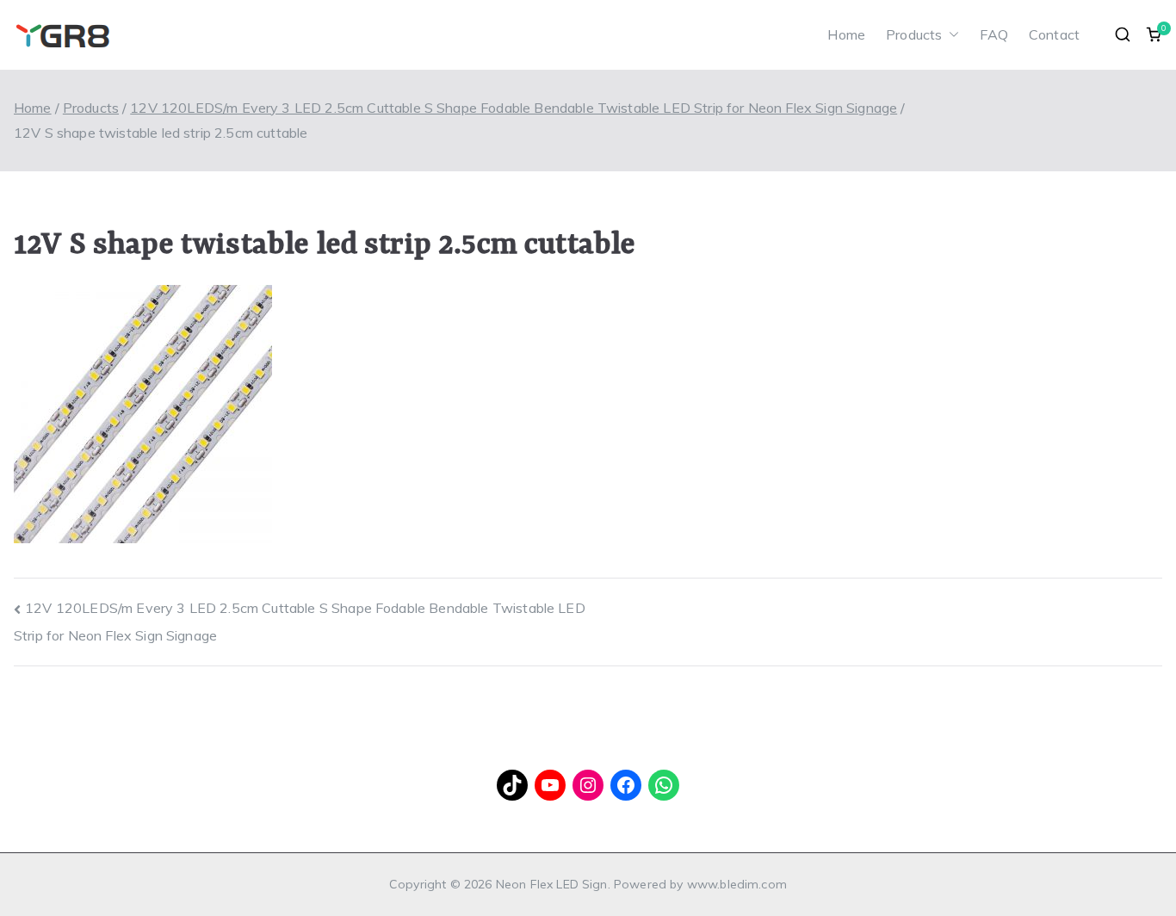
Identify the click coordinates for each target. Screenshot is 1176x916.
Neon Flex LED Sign (552, 884)
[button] (950, 34)
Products (914, 34)
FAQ (993, 34)
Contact (1054, 34)
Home (846, 34)
